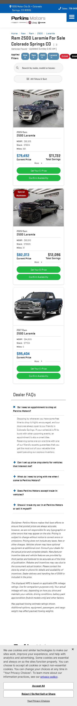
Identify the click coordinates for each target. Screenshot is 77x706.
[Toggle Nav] (72, 17)
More (36, 163)
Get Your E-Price (39, 170)
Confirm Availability (38, 178)
